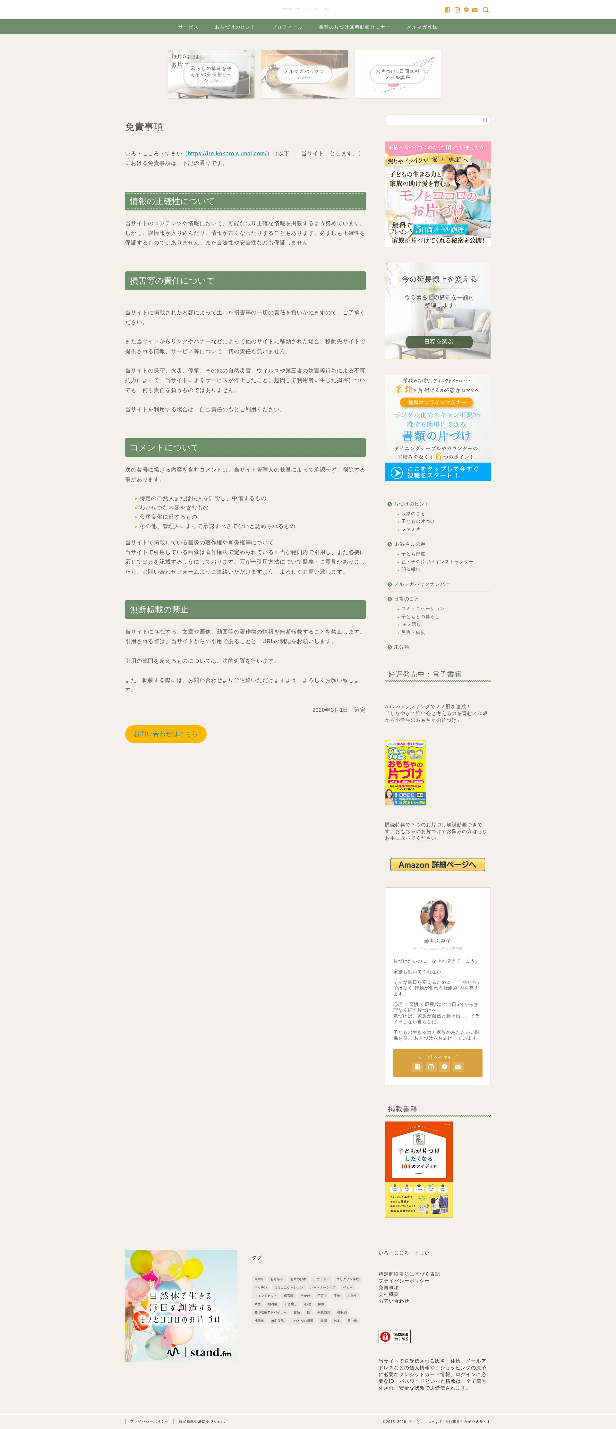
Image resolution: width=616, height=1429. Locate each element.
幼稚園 (273, 1304)
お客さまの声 (410, 544)
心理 (307, 1304)
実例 (337, 1295)
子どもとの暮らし (420, 616)
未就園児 (323, 1312)
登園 (324, 1321)
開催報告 (411, 569)
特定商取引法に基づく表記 (409, 1274)
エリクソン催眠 (348, 1279)
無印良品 (277, 1321)
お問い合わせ (394, 1301)
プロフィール (287, 27)
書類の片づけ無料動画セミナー (355, 27)
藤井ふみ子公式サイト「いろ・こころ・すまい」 (308, 9)
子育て (322, 1295)
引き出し (291, 1304)
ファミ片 (411, 529)
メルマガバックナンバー (422, 584)
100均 (258, 1279)
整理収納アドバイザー (270, 1312)
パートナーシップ (323, 1287)
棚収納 (342, 1312)
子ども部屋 (413, 553)
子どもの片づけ (418, 521)
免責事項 (389, 1287)
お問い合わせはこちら (166, 733)
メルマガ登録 (422, 27)
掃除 (321, 1304)
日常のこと (407, 598)
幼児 (257, 1304)
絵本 (337, 1321)
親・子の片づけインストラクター (437, 561)
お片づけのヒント (235, 27)
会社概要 (389, 1294)
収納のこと (413, 513)
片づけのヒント (412, 503)
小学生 (352, 1295)
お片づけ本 (298, 1279)
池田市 (259, 1321)
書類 (297, 1312)
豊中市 (352, 1321)
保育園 (289, 1295)
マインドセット (265, 1295)
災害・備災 (413, 632)
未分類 (401, 647)
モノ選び (412, 624)
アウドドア (321, 1279)
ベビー (348, 1287)
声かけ (305, 1295)
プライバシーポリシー (404, 1280)
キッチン (260, 1287)
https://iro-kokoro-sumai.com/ (227, 153)
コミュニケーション (423, 608)
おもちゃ (276, 1279)
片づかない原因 (302, 1321)
